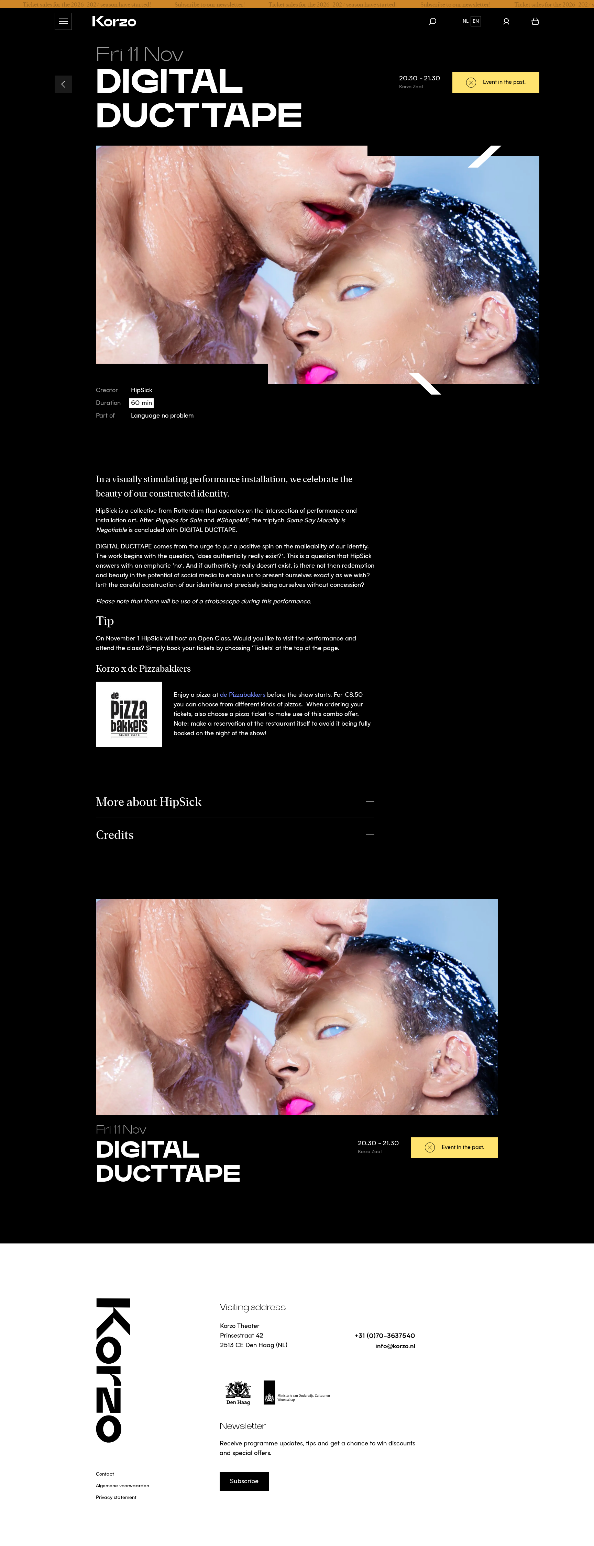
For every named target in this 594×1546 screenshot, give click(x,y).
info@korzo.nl (395, 1345)
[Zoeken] (436, 21)
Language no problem (162, 416)
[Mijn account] (506, 21)
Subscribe (244, 1481)
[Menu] (63, 21)
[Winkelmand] (535, 21)
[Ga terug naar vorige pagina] (63, 84)
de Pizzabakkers (242, 695)
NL (466, 21)
